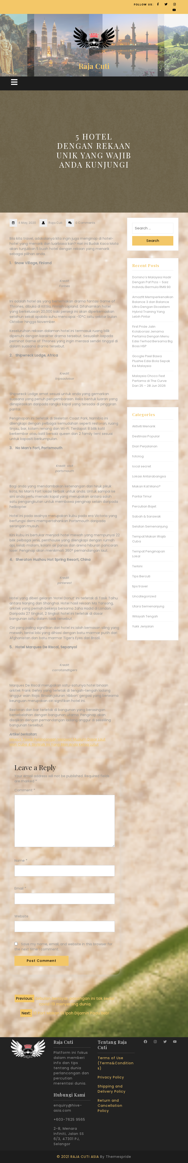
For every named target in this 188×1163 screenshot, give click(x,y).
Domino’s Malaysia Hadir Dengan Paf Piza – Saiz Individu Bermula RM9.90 (151, 282)
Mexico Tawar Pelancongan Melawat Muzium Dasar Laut (58, 739)
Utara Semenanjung (148, 606)
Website (21, 916)
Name (20, 860)
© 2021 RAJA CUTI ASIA (78, 1156)
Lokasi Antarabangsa (149, 476)
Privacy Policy (111, 1077)
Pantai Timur (142, 496)
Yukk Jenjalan (143, 626)
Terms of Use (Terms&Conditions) (116, 1063)
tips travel (140, 586)
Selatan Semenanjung (150, 526)
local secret (141, 466)
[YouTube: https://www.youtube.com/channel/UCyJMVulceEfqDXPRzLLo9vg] (175, 1042)
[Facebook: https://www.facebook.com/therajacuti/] (145, 1042)
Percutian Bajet (144, 506)
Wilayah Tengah (145, 616)
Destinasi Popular (146, 436)
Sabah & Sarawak (146, 516)
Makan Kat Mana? (146, 486)
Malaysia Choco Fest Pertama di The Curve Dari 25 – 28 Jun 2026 (149, 381)
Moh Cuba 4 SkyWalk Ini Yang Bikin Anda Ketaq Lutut (54, 744)
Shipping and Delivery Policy (112, 1089)
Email (20, 888)
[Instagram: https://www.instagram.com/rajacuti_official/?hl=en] (155, 1042)
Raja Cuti (94, 66)
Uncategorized (144, 596)
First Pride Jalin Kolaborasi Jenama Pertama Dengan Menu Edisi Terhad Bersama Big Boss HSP (152, 336)
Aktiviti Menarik (143, 426)
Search (152, 240)
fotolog (138, 456)
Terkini (137, 566)
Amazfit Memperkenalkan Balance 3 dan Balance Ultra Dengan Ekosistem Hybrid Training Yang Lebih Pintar (152, 307)
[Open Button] (14, 82)
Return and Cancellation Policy (110, 1105)
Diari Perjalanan (144, 446)
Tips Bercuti (141, 576)
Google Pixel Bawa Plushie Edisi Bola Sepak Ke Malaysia (151, 361)
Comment (24, 790)
